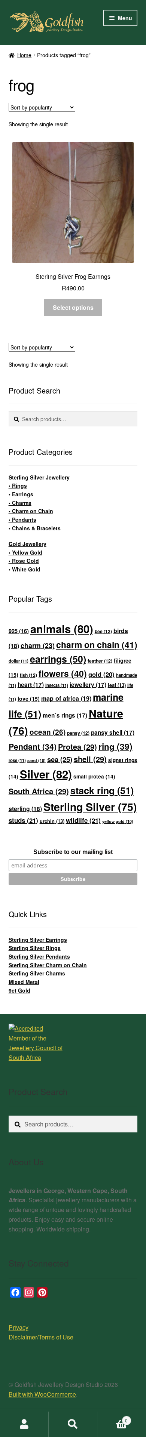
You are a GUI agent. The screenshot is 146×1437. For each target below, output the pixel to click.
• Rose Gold (24, 560)
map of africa (66, 698)
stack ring (102, 790)
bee (103, 631)
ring (115, 746)
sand (36, 760)
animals (61, 628)
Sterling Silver (90, 806)
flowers (63, 673)
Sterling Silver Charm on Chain (48, 965)
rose (17, 760)
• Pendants (22, 519)
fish (28, 675)
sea (59, 759)
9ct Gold (19, 990)
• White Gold (24, 569)
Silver (46, 774)
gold (101, 674)
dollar (18, 661)
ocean (48, 732)
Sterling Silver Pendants (39, 956)
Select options (73, 307)
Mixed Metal (24, 982)
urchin (52, 820)
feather (100, 660)
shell (90, 758)
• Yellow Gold (25, 552)
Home (24, 55)
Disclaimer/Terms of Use (41, 1337)
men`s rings (65, 715)
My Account (24, 1424)
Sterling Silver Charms (37, 973)
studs (23, 820)
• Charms (20, 502)
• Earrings (21, 494)
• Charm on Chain (31, 511)
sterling (25, 808)
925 (19, 631)
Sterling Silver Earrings (38, 939)
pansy (78, 733)
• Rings (18, 485)
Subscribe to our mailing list (73, 852)
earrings (58, 659)
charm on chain (96, 644)
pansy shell (112, 732)
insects (56, 685)
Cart (112, 1418)
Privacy (18, 1327)
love (29, 698)
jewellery (88, 685)
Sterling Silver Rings (35, 948)
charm (38, 645)
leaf (117, 684)
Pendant (33, 746)
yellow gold (117, 821)
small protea (94, 776)
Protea (77, 746)
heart (31, 685)
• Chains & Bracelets (35, 528)
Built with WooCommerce (42, 1394)
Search (73, 1424)
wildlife (83, 820)
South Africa (39, 791)
